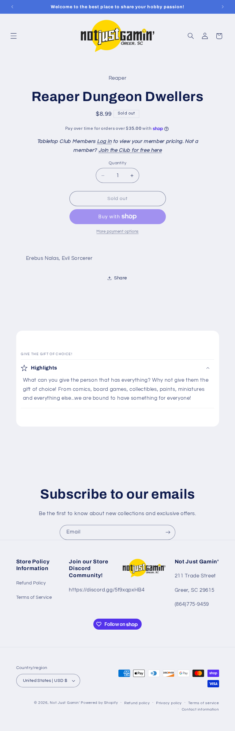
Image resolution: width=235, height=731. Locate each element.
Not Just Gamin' (65, 702)
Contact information (200, 709)
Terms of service (203, 703)
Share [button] (120, 278)
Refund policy (137, 703)
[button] (13, 36)
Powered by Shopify (99, 702)
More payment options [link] (117, 232)
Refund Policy (31, 583)
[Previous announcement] (12, 6)
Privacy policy (169, 703)
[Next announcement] (222, 6)
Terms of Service (34, 597)
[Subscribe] (168, 532)
